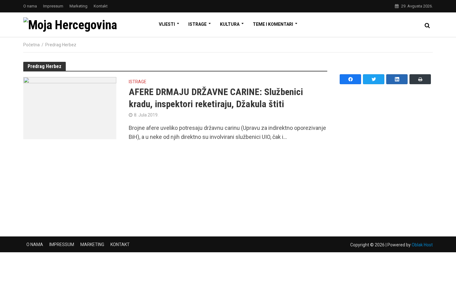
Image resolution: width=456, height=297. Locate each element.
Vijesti (167, 24)
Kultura (229, 24)
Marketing (78, 6)
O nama (30, 6)
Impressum (53, 6)
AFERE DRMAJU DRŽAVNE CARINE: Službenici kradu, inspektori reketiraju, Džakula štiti (216, 97)
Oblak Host (422, 244)
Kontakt (101, 6)
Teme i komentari (273, 24)
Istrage (197, 24)
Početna (31, 44)
